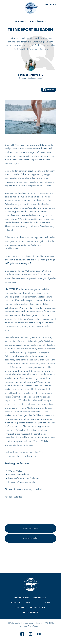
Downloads (21, 597)
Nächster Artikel (30, 538)
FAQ (47, 602)
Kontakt (16, 602)
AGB (28, 602)
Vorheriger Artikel (30, 528)
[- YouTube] (39, 634)
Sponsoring (37, 607)
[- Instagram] (30, 634)
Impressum (40, 597)
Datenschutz (30, 612)
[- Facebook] (22, 634)
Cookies (21, 607)
